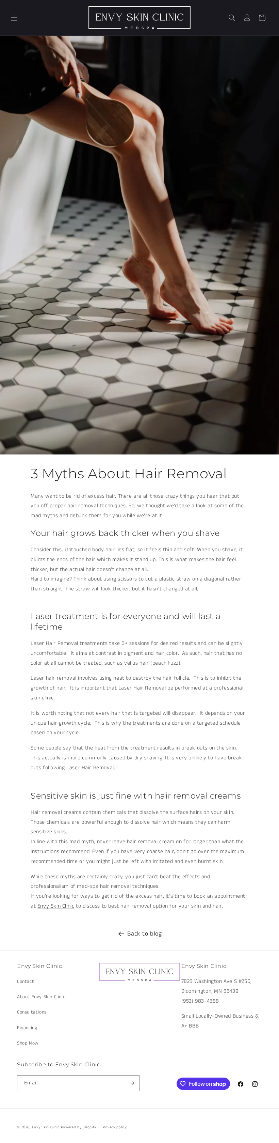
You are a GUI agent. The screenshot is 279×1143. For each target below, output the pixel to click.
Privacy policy (115, 1127)
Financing (27, 1027)
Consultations (32, 1012)
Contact (25, 981)
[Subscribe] (131, 1083)
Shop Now (27, 1043)
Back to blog (144, 933)
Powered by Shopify (79, 1127)
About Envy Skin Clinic (41, 996)
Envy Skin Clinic (56, 906)
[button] (14, 17)
